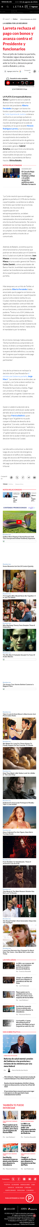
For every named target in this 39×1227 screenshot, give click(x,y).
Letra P (7, 19)
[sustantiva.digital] (32, 1209)
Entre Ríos (19, 1187)
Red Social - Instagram (24, 1179)
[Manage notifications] (34, 1215)
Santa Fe (11, 1187)
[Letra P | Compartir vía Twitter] (17, 477)
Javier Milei (18, 2)
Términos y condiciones (13, 1224)
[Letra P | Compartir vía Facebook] (23, 477)
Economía (15, 1184)
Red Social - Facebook (18, 1179)
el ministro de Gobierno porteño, (17, 376)
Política (15, 19)
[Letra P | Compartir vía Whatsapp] (34, 71)
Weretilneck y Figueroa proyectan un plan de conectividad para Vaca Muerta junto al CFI (19, 1077)
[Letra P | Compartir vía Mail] (34, 477)
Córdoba (27, 1187)
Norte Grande (10, 1190)
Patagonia (21, 1190)
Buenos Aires (19, 484)
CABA (33, 1184)
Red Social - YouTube (29, 1179)
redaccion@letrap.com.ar (26, 1222)
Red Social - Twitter (13, 1179)
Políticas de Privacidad (27, 1224)
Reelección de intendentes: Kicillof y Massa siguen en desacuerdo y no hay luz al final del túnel (19, 1084)
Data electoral (18, 11)
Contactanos (5, 1179)
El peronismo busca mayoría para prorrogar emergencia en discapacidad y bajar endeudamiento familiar (19, 1093)
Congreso (30, 1190)
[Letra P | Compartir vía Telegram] (28, 477)
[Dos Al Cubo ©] (9, 1209)
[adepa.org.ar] (24, 1209)
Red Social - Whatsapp (35, 1179)
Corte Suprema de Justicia (15, 114)
